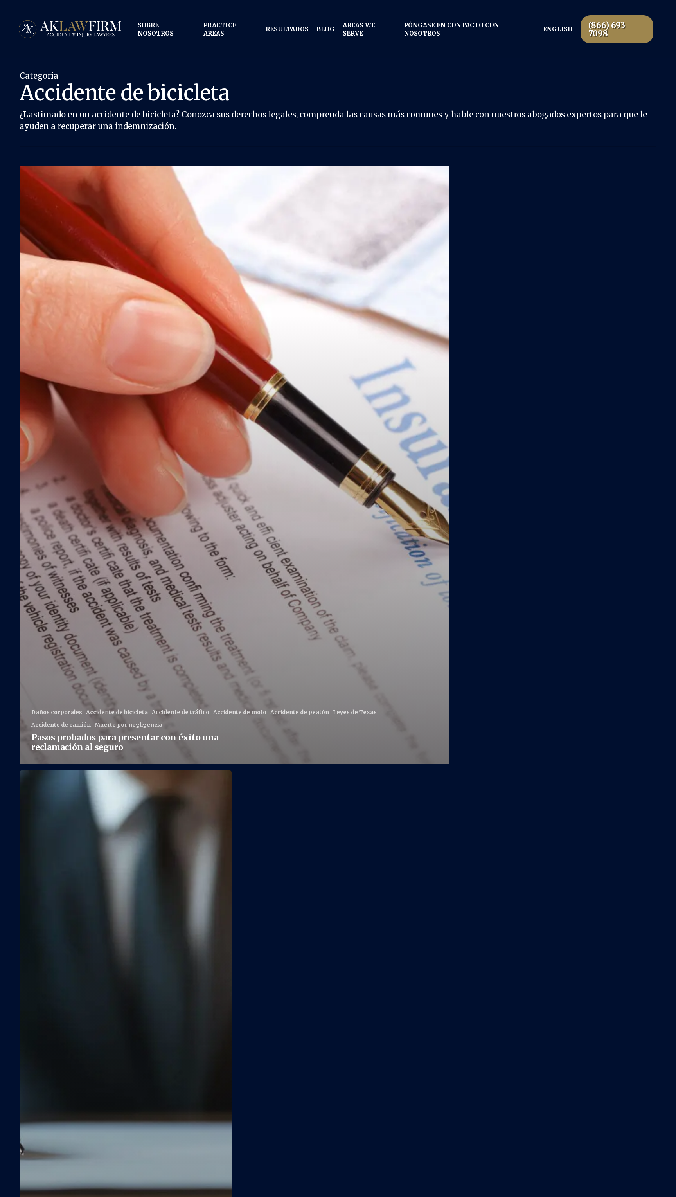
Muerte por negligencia (128, 724)
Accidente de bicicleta (117, 712)
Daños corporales (56, 712)
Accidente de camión (61, 724)
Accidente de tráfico (180, 712)
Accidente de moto (239, 712)
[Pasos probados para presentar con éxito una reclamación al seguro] (234, 465)
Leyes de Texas (355, 712)
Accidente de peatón (299, 712)
